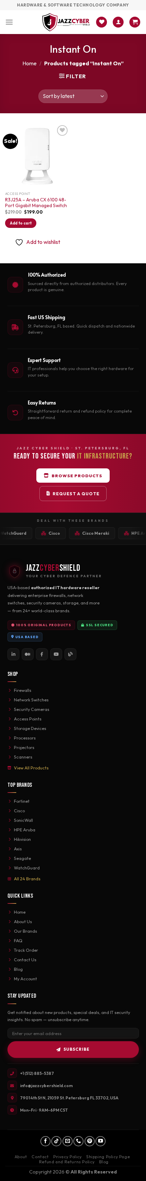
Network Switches (31, 699)
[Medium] (28, 654)
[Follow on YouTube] (100, 1141)
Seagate (22, 858)
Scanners (23, 757)
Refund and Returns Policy (66, 1161)
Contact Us (25, 959)
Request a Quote (76, 493)
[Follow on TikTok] (56, 1141)
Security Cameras (31, 709)
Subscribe (76, 1049)
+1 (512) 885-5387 (37, 1073)
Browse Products (77, 475)
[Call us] (78, 1141)
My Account (25, 978)
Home (29, 63)
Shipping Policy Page (108, 1156)
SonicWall (23, 820)
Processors (25, 738)
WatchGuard (27, 867)
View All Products (31, 767)
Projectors (24, 747)
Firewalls (22, 690)
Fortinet (22, 801)
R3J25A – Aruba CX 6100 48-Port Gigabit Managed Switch (36, 203)
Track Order (26, 950)
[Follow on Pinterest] (90, 1141)
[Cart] (134, 22)
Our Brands (25, 931)
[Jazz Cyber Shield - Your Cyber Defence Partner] (66, 22)
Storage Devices (30, 728)
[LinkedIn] (13, 654)
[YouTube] (56, 654)
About (21, 1156)
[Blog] (70, 654)
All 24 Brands (27, 878)
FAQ (18, 940)
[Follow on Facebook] (45, 1141)
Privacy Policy (67, 1156)
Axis (18, 848)
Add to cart (21, 223)
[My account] (118, 22)
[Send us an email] (67, 1141)
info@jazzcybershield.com (46, 1085)
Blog (18, 969)
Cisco (19, 810)
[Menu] (9, 22)
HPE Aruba (24, 829)
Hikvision (22, 839)
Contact (40, 1156)
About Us (23, 921)
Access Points (27, 718)
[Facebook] (42, 654)
